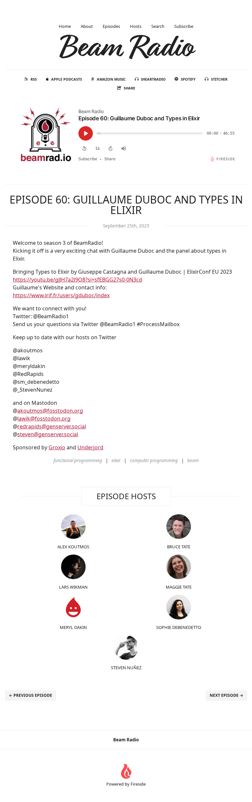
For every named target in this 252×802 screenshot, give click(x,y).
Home (65, 26)
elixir (116, 460)
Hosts (135, 26)
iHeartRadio (153, 79)
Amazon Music (111, 79)
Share (129, 88)
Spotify (188, 79)
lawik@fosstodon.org (44, 418)
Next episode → (226, 695)
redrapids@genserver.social (51, 426)
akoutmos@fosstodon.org (50, 410)
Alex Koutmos (73, 547)
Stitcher (219, 79)
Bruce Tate (178, 547)
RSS (34, 79)
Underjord (90, 447)
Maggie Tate (179, 587)
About (87, 26)
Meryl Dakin (73, 627)
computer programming (154, 460)
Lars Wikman (73, 587)
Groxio (57, 447)
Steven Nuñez (126, 668)
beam (193, 460)
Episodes (111, 26)
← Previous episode (30, 695)
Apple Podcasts (66, 79)
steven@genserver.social (47, 434)
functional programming (77, 460)
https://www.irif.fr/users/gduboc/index (61, 295)
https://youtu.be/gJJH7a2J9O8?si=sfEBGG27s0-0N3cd (77, 279)
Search (157, 26)
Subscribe (183, 26)
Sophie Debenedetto (178, 627)
